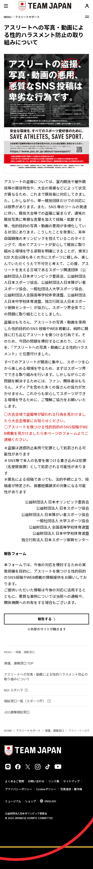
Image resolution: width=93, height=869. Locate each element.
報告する (45, 618)
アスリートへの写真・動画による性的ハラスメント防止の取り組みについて (46, 677)
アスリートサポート (28, 730)
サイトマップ (71, 781)
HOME (8, 730)
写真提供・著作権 (71, 789)
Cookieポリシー (46, 789)
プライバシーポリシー (18, 789)
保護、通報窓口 (54, 730)
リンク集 (53, 781)
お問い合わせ (36, 781)
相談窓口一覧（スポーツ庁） (25, 701)
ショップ (30, 801)
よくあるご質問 (14, 781)
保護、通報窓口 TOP (18, 663)
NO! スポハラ (13, 690)
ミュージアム (13, 801)
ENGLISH (50, 801)
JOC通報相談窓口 (17, 712)
